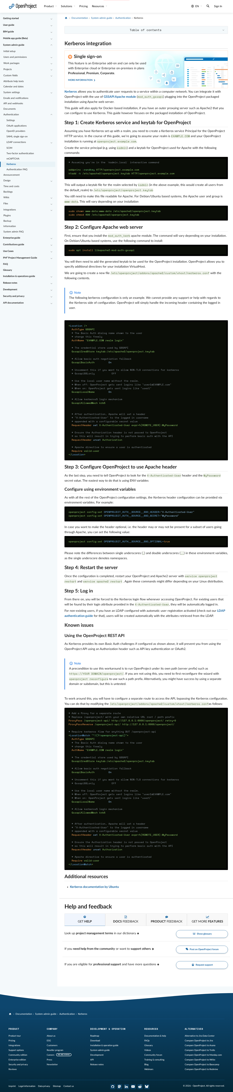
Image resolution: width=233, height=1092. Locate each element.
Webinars (148, 1069)
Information (9, 226)
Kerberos (11, 164)
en (197, 6)
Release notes (10, 283)
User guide (8, 25)
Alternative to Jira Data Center (200, 1036)
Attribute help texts (13, 81)
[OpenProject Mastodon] (119, 1086)
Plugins (7, 215)
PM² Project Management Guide (20, 258)
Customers (52, 1045)
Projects (7, 69)
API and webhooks (13, 103)
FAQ (5, 264)
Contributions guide (13, 244)
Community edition (18, 1055)
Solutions (67, 6)
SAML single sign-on (17, 136)
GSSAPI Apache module (120, 96)
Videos (147, 1050)
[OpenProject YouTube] (133, 1086)
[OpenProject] (66, 18)
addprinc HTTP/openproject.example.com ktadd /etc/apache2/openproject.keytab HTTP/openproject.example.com (121, 168)
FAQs (147, 1041)
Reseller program (55, 1050)
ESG (49, 1041)
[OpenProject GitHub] (112, 1086)
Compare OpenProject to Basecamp (202, 1065)
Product (49, 6)
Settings (10, 120)
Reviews (13, 1069)
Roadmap (94, 1036)
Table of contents (146, 30)
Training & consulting (154, 1060)
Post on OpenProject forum (204, 949)
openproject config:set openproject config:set (131, 513)
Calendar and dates (13, 86)
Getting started (11, 18)
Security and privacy (13, 296)
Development (10, 289)
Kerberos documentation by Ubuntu (94, 887)
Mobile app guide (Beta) (15, 38)
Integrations (9, 210)
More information (80, 80)
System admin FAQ (13, 232)
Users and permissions (15, 57)
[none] (61, 43)
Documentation (79, 18)
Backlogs (8, 192)
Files (5, 203)
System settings (11, 92)
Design (7, 180)
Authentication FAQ (16, 169)
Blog (146, 1065)
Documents (9, 109)
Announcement (11, 175)
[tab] (84, 919)
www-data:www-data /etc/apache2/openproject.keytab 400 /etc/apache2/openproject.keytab (115, 213)
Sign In (218, 6)
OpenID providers (15, 131)
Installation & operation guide (104, 1045)
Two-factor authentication (20, 153)
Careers (50, 1055)
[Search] (208, 6)
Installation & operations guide (19, 276)
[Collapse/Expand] (51, 19)
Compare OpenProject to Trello (200, 1050)
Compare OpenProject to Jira (199, 1041)
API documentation (13, 303)
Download (95, 1041)
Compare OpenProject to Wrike (200, 1060)
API (92, 1060)
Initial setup (9, 51)
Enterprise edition (17, 1060)
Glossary (7, 270)
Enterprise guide (11, 238)
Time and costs (11, 186)
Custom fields (10, 75)
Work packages (11, 63)
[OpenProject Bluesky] (146, 1086)
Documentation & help (155, 1036)
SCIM (9, 148)
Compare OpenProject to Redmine (201, 1069)
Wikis (6, 197)
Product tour (15, 1036)
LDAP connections (16, 142)
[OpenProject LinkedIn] (126, 1086)
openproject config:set (119, 541)
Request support (204, 965)
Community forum (153, 1055)
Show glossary (204, 934)
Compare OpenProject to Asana (200, 1045)
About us (51, 1036)
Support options (16, 1050)
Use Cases (8, 251)
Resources (98, 6)
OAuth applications (16, 126)
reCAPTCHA (12, 159)
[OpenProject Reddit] (140, 1086)
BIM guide (8, 32)
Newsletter (52, 1065)
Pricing (12, 1041)
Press (49, 1060)
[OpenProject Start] (23, 6)
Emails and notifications (15, 98)
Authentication (11, 114)
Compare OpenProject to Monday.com (203, 1055)
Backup (7, 221)
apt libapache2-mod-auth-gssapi (102, 250)
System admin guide (13, 45)
